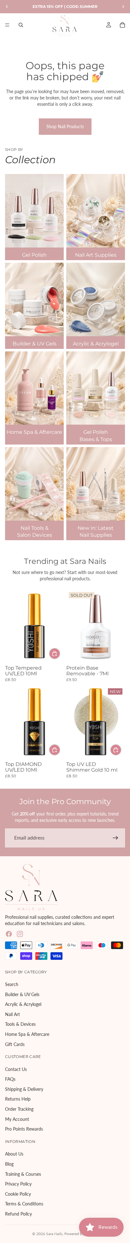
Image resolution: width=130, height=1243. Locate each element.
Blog (9, 1164)
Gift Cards (15, 1044)
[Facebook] (9, 934)
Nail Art (12, 1014)
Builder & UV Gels (22, 994)
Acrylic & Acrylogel (23, 1004)
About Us (14, 1153)
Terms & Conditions (24, 1203)
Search (11, 984)
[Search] (21, 25)
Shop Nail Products (65, 126)
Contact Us (16, 1069)
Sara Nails (54, 1233)
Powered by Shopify (81, 1233)
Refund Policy (18, 1213)
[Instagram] (20, 934)
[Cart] (122, 25)
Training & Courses (23, 1173)
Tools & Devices (20, 1024)
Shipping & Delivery (24, 1088)
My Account (17, 1118)
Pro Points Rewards (24, 1129)
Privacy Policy (18, 1183)
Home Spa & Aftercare (27, 1034)
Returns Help (18, 1099)
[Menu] (7, 25)
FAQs (10, 1079)
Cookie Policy (18, 1193)
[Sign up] (115, 838)
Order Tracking (19, 1109)
